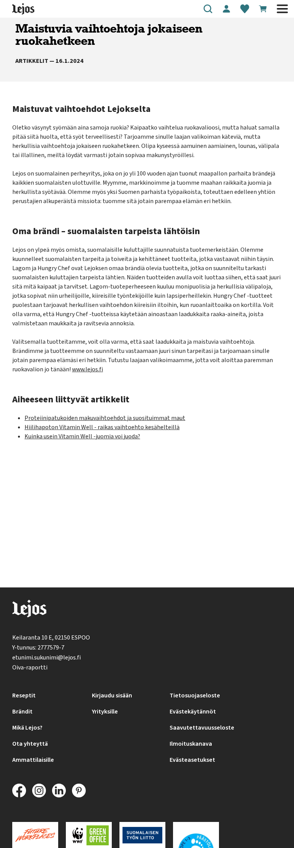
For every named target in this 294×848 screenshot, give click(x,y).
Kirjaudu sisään (112, 695)
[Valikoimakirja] (244, 8)
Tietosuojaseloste (195, 695)
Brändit (22, 711)
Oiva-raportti (29, 667)
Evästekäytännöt (193, 711)
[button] (207, 8)
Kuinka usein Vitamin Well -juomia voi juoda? (82, 436)
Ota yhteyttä (30, 744)
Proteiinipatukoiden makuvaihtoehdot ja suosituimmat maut (104, 418)
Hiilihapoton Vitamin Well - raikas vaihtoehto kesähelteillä (102, 427)
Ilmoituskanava (191, 744)
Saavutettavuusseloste (202, 727)
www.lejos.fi (87, 369)
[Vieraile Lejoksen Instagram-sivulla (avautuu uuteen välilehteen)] (39, 790)
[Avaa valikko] (282, 8)
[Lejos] (29, 610)
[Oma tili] (226, 8)
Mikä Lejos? (27, 727)
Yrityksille (105, 711)
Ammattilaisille (33, 760)
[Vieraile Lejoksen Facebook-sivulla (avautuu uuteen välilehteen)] (19, 790)
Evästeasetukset (192, 760)
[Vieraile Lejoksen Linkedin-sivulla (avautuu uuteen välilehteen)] (59, 790)
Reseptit (24, 695)
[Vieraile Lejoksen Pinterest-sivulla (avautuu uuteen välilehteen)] (79, 790)
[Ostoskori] (263, 8)
